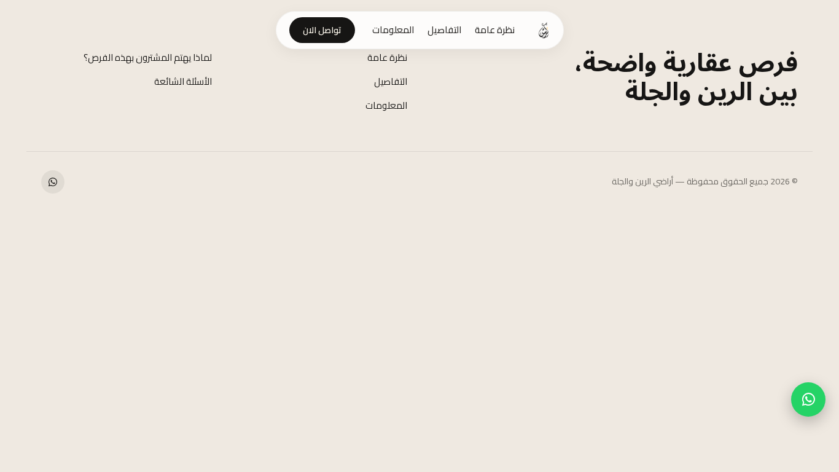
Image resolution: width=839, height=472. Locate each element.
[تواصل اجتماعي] (52, 182)
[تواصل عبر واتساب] (808, 399)
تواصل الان (322, 30)
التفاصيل (444, 30)
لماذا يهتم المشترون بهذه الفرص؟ (148, 57)
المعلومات (393, 30)
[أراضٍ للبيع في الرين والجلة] (543, 30)
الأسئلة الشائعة (183, 81)
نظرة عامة (495, 30)
